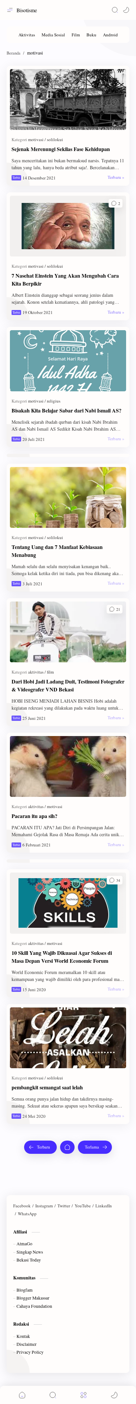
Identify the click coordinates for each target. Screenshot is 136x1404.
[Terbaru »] (116, 177)
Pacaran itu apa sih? (34, 816)
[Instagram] (44, 1205)
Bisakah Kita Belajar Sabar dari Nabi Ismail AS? (66, 410)
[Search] (115, 10)
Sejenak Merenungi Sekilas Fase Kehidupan (61, 149)
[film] (50, 672)
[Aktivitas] (26, 34)
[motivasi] (37, 139)
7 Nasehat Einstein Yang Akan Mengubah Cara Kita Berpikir (65, 279)
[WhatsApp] (27, 1213)
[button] (126, 10)
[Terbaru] (40, 1147)
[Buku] (91, 34)
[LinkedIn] (103, 1205)
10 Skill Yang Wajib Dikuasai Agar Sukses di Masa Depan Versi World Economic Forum (62, 956)
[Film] (76, 34)
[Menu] (83, 1395)
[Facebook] (22, 1205)
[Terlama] (95, 1147)
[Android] (110, 34)
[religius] (53, 401)
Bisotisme (27, 10)
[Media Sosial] (53, 34)
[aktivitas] (37, 672)
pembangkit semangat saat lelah (47, 1087)
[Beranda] (67, 1147)
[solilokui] (55, 139)
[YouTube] (83, 1205)
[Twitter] (63, 1205)
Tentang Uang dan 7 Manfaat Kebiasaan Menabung (57, 551)
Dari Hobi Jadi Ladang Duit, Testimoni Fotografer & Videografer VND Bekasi (68, 685)
